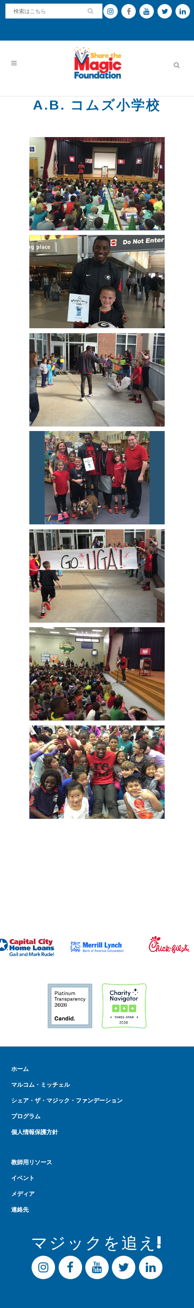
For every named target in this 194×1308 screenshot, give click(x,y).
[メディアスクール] (97, 282)
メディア (23, 1193)
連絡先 (20, 1209)
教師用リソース (31, 1162)
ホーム (20, 1068)
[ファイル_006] (97, 576)
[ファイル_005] (97, 772)
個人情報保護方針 (34, 1132)
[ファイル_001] (97, 183)
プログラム (26, 1116)
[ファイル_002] (97, 380)
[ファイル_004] (97, 674)
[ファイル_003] (97, 478)
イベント (23, 1178)
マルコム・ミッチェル (40, 1084)
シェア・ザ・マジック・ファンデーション (67, 1100)
